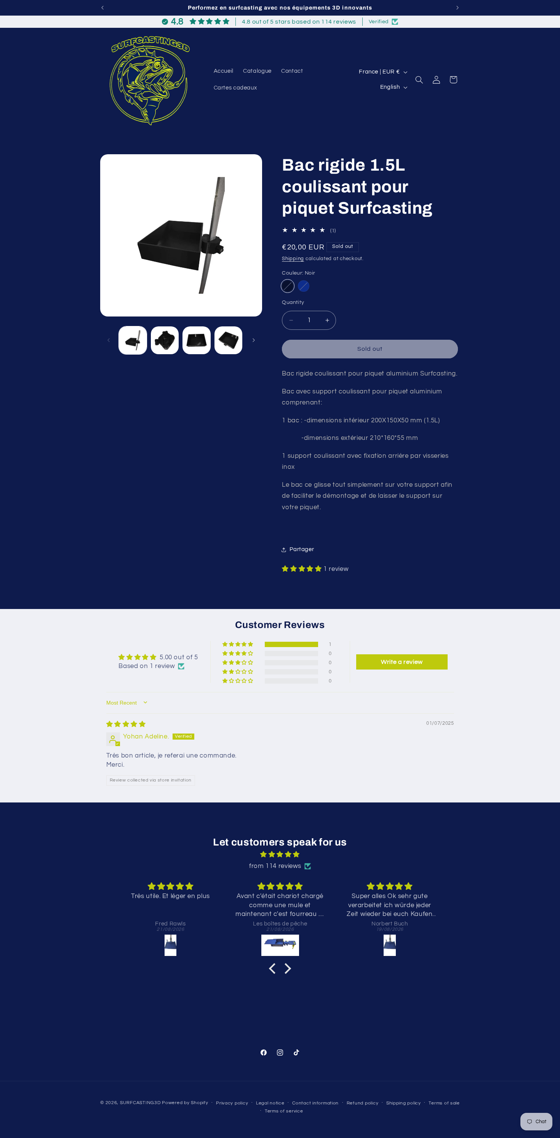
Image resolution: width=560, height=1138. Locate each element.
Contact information (315, 1103)
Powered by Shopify (185, 1103)
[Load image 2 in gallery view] (165, 340)
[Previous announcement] (102, 7)
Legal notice (270, 1103)
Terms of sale (444, 1103)
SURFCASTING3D (140, 1103)
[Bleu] (303, 286)
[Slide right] (253, 340)
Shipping (293, 258)
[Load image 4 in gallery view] (228, 340)
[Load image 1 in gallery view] (133, 340)
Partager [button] (302, 549)
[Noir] (287, 286)
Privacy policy (232, 1103)
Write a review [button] (402, 662)
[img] (126, 724)
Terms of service (284, 1111)
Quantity (293, 302)
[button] (419, 79)
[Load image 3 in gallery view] (196, 340)
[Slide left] (108, 340)
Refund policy (363, 1103)
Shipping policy (403, 1103)
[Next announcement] (457, 7)
